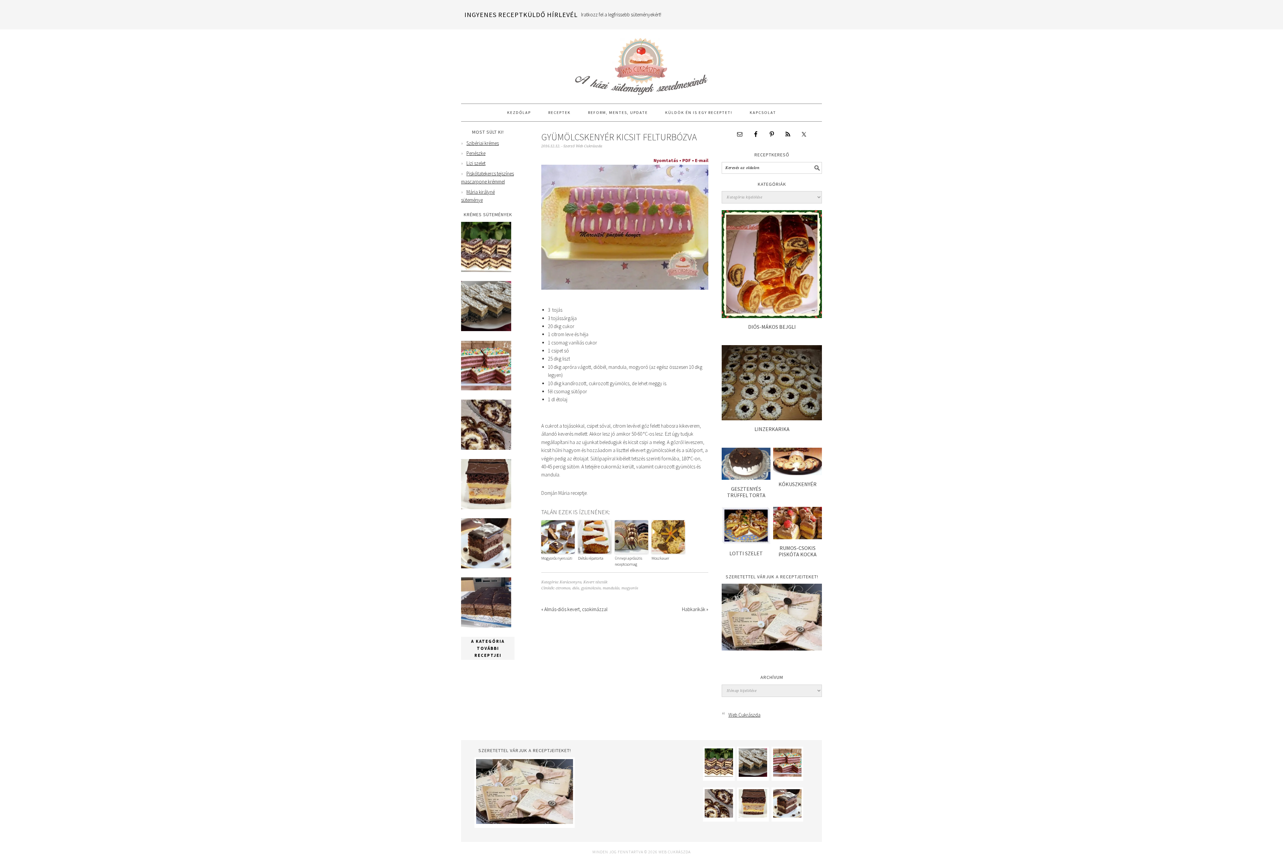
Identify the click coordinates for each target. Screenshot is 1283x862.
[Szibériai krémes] (486, 270)
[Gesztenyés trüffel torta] (746, 478)
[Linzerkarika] (772, 418)
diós (575, 588)
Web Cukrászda (641, 63)
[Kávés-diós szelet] (486, 625)
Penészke (475, 153)
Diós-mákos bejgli (772, 326)
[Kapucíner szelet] (486, 566)
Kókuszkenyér (797, 484)
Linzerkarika (772, 429)
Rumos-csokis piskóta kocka (797, 551)
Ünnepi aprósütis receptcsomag (628, 561)
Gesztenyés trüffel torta (746, 491)
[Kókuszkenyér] (797, 473)
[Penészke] (486, 329)
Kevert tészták (595, 582)
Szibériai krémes (482, 143)
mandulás (611, 588)
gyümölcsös (591, 588)
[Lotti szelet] (746, 542)
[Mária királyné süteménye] (486, 507)
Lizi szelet (475, 163)
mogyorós (629, 588)
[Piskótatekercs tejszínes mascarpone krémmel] (486, 448)
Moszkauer (660, 558)
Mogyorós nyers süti (556, 558)
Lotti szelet (746, 553)
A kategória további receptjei (488, 648)
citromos (563, 588)
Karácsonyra (570, 582)
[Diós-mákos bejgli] (772, 316)
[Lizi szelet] (486, 389)
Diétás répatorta (590, 558)
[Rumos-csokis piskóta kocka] (797, 537)
